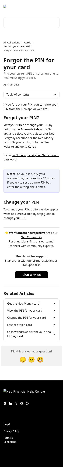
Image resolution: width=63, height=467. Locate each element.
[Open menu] (56, 6)
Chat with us (31, 275)
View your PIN (13, 125)
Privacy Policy (11, 431)
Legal (7, 424)
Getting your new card (17, 46)
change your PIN (37, 125)
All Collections (12, 42)
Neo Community (31, 237)
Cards (27, 42)
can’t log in (19, 155)
